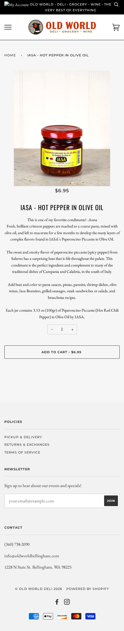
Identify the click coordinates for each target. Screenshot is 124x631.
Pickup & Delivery (23, 437)
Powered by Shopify (87, 589)
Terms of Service (22, 452)
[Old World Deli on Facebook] (57, 603)
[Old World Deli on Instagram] (67, 603)
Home (10, 55)
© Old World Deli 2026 (38, 589)
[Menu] (8, 27)
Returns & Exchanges (27, 445)
